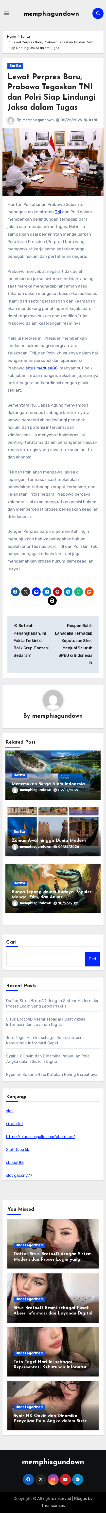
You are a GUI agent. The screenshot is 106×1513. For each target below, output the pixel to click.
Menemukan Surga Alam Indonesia (48, 784)
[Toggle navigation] (6, 13)
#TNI (93, 120)
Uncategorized (29, 1245)
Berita (15, 66)
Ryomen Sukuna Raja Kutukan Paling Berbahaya (52, 1074)
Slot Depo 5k (17, 1149)
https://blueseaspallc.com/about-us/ (40, 1136)
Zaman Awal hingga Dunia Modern (49, 841)
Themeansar (52, 1505)
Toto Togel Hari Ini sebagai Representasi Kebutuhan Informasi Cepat (50, 1367)
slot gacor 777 (19, 1175)
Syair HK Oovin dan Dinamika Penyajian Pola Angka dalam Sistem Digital (52, 1421)
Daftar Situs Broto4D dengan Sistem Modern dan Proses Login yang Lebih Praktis (53, 1259)
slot (9, 1111)
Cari (11, 942)
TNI (58, 211)
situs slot (14, 1123)
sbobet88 (15, 1162)
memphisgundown (51, 14)
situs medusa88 (42, 368)
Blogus (80, 1498)
